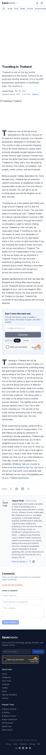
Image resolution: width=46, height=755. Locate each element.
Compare (5, 684)
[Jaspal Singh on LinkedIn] (33, 562)
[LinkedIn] (23, 748)
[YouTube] (26, 748)
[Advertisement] (23, 38)
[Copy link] (28, 489)
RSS (38, 744)
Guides (22, 9)
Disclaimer (23, 744)
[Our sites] (16, 3)
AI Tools (30, 9)
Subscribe (23, 334)
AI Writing (6, 712)
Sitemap (32, 744)
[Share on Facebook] (16, 489)
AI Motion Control (9, 716)
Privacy (8, 744)
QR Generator (7, 723)
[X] (16, 748)
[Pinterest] (30, 748)
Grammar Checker (9, 709)
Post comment (10, 622)
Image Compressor (9, 719)
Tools (16, 9)
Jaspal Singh (7, 91)
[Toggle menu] (42, 3)
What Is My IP (7, 730)
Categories (6, 677)
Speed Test (7, 726)
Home (4, 674)
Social (10, 9)
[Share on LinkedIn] (22, 489)
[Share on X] (11, 489)
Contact (5, 698)
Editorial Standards (9, 695)
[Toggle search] (4, 9)
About (4, 691)
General (35, 94)
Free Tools (6, 681)
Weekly (26, 340)
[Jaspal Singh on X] (30, 562)
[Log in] (37, 3)
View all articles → (20, 562)
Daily (17, 340)
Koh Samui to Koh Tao (23, 467)
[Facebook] (20, 748)
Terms (15, 744)
